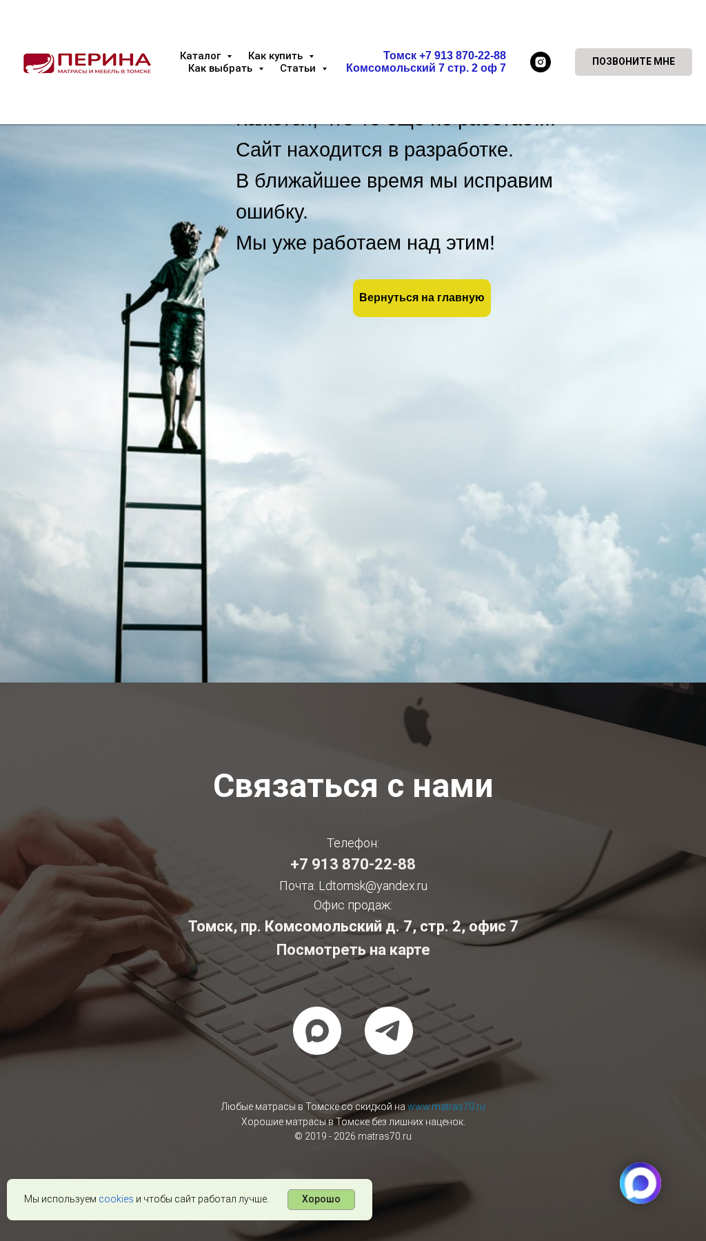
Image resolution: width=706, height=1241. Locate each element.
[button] (633, 62)
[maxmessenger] (317, 1031)
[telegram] (389, 1031)
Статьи (299, 68)
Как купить (276, 56)
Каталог (201, 56)
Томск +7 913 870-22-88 (444, 55)
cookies (116, 1198)
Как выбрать (221, 68)
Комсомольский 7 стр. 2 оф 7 (426, 68)
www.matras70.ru (446, 1106)
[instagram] (540, 62)
